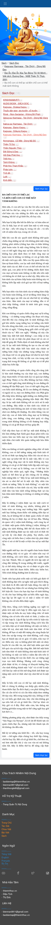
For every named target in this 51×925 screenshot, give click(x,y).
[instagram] (47, 872)
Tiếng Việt (6, 854)
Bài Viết (5, 832)
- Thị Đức (6, 897)
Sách (4, 63)
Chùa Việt (6, 829)
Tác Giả (5, 825)
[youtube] (3, 872)
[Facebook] (18, 872)
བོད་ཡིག (5, 863)
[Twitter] (33, 872)
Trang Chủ (7, 822)
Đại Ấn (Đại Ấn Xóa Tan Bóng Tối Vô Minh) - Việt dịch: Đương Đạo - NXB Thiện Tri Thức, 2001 (25, 76)
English (5, 857)
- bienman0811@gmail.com (15, 784)
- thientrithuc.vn (9, 890)
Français (6, 860)
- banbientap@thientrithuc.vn (16, 781)
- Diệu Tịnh (7, 894)
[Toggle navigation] (5, 3)
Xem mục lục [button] (41, 188)
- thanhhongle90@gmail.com (15, 788)
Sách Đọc (14, 63)
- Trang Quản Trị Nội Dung (14, 804)
